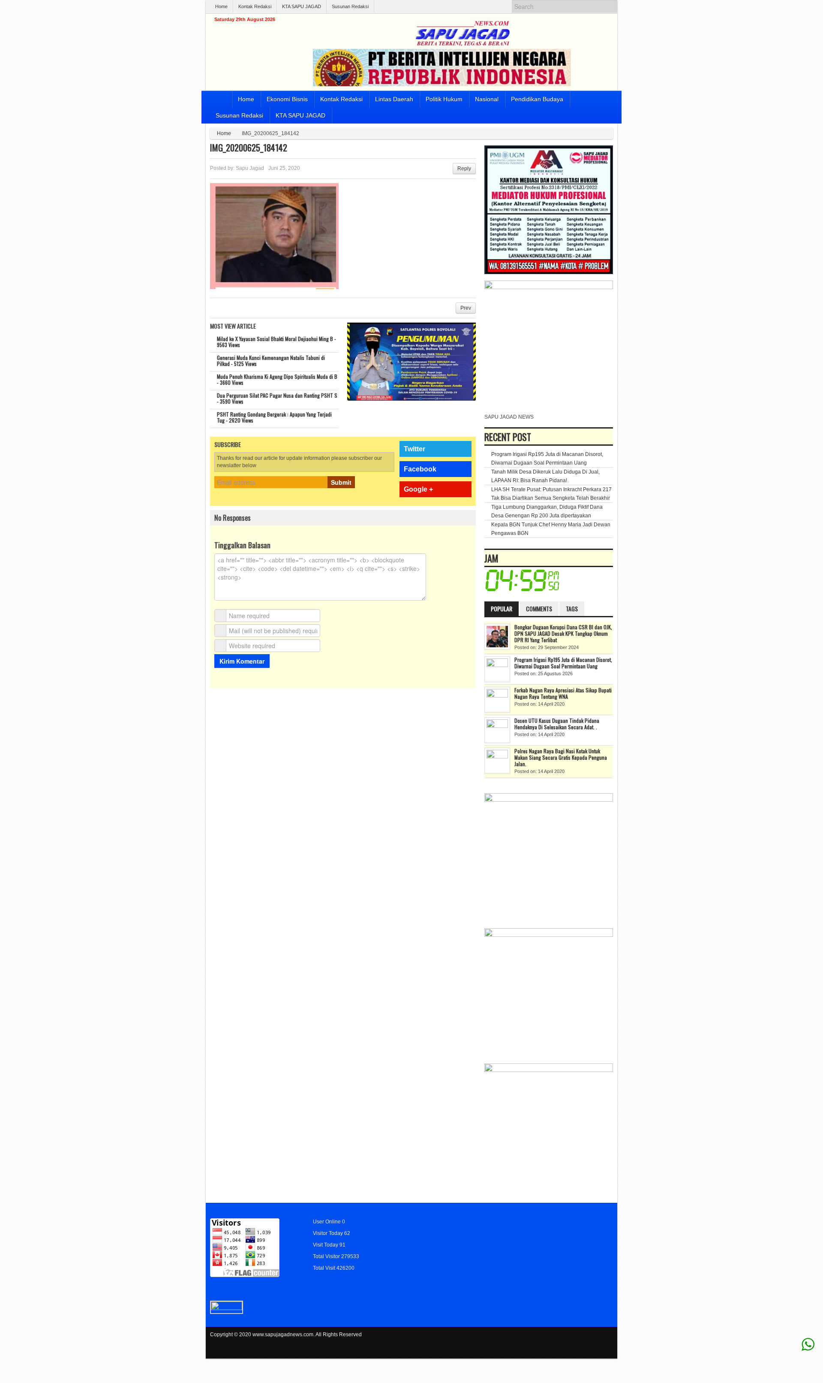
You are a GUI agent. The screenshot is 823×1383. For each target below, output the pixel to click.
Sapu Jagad (250, 168)
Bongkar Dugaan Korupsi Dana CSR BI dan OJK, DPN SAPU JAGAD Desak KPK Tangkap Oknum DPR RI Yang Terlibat (563, 633)
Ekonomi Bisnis (287, 99)
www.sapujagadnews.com (282, 1335)
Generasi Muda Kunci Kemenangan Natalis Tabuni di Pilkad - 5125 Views (271, 360)
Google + (418, 489)
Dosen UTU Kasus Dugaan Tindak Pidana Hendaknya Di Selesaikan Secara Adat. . (556, 724)
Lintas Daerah (394, 99)
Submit (341, 482)
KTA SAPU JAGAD (301, 6)
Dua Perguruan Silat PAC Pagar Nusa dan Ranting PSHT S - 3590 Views (277, 398)
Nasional (487, 99)
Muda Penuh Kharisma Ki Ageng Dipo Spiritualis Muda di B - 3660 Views (277, 379)
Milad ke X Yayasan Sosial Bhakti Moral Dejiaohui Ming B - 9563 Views (276, 341)
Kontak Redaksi (254, 6)
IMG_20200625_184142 (248, 147)
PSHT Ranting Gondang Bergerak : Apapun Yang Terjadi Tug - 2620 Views (274, 417)
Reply (464, 169)
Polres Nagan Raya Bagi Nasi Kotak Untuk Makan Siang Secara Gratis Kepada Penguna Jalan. (560, 757)
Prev (465, 308)
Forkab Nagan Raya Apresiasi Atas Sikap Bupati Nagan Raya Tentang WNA (563, 693)
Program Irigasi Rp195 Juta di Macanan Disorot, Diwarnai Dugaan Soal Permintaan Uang (563, 663)
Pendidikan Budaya (537, 99)
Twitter (414, 449)
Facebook (420, 469)
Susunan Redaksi (350, 6)
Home (221, 6)
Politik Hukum (444, 99)
